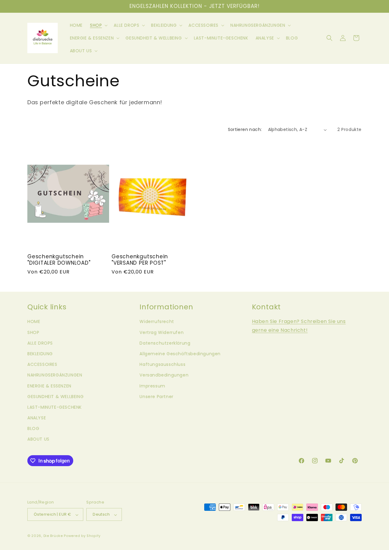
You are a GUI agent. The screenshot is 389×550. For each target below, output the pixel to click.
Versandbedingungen (163, 375)
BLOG (33, 429)
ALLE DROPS (40, 343)
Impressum (152, 386)
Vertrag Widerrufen (161, 332)
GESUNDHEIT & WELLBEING (55, 397)
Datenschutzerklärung (164, 343)
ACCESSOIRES (42, 365)
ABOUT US (38, 439)
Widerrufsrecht (156, 322)
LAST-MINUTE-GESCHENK (54, 407)
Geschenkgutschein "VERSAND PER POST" (140, 259)
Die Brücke (53, 536)
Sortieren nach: (245, 129)
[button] (98, 25)
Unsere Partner (156, 397)
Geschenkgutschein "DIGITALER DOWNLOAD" (59, 259)
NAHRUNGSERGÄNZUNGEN (54, 375)
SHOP (33, 332)
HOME (33, 322)
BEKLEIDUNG (40, 354)
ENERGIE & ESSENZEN (49, 386)
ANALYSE (36, 418)
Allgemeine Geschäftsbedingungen (180, 354)
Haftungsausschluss (162, 365)
